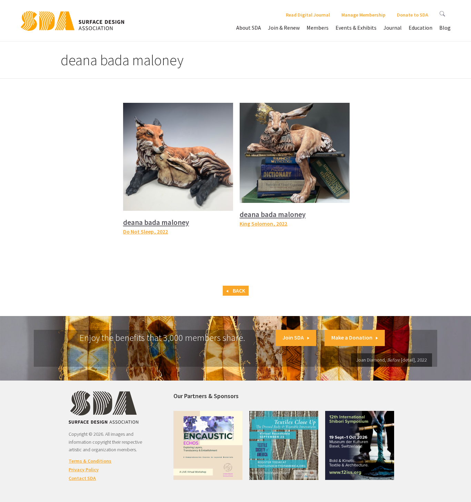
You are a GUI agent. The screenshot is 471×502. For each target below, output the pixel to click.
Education (420, 27)
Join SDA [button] (293, 337)
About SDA (248, 27)
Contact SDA (82, 478)
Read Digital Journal (308, 15)
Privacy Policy (84, 469)
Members (318, 27)
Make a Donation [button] (351, 337)
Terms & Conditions (90, 461)
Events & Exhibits (356, 27)
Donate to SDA (412, 15)
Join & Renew (284, 27)
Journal (392, 27)
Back (238, 290)
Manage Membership (363, 15)
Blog (445, 27)
